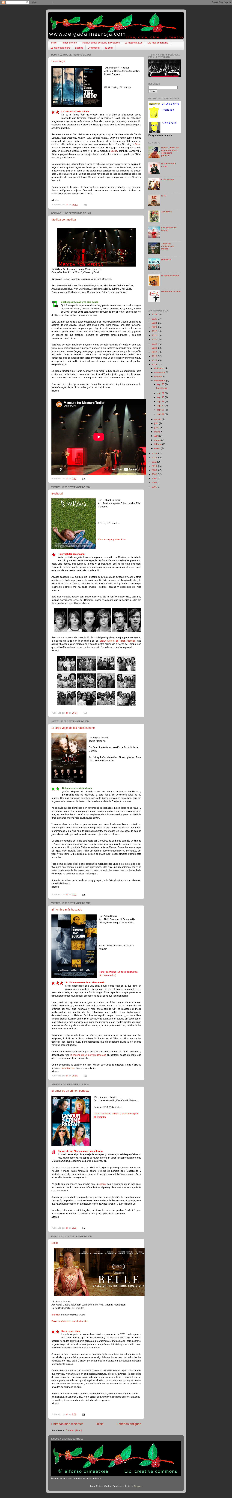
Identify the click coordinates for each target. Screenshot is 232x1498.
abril (156, 436)
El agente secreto (170, 275)
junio (157, 427)
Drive (137, 144)
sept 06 (161, 410)
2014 (155, 364)
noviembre (160, 372)
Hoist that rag (67, 1068)
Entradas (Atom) (73, 1430)
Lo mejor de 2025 (134, 42)
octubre (158, 376)
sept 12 (161, 405)
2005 (155, 487)
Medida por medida (63, 219)
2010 (155, 466)
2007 (155, 478)
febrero (158, 444)
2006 (155, 483)
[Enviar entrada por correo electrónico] (85, 204)
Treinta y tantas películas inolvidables (101, 42)
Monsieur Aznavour (171, 291)
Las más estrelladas (157, 42)
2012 (155, 458)
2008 (155, 474)
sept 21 (161, 393)
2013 (155, 453)
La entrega (58, 61)
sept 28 (161, 384)
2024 (155, 323)
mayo (157, 432)
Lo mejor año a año (60, 47)
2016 (155, 356)
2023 (155, 327)
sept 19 (161, 397)
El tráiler (55, 1314)
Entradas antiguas (128, 1424)
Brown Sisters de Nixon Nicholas (117, 641)
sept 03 (161, 414)
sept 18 (161, 401)
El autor (109, 47)
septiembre (160, 380)
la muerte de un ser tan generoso (88, 1055)
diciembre (159, 368)
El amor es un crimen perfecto (70, 1090)
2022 (155, 331)
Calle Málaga (167, 179)
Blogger (138, 1486)
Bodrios (79, 47)
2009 (155, 470)
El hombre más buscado (66, 909)
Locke (114, 151)
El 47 (163, 196)
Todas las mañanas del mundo (167, 246)
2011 (154, 462)
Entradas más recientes (67, 1424)
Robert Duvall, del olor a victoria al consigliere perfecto (170, 151)
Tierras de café (69, 42)
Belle (54, 1242)
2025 (155, 319)
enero (157, 448)
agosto (158, 419)
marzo (157, 440)
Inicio (54, 42)
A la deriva (166, 212)
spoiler (102, 1184)
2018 (155, 348)
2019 (155, 344)
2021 (155, 335)
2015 (155, 360)
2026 (155, 314)
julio (156, 423)
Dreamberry (94, 47)
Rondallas (166, 259)
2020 (155, 339)
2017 (155, 352)
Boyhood (57, 493)
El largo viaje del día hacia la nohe (73, 727)
